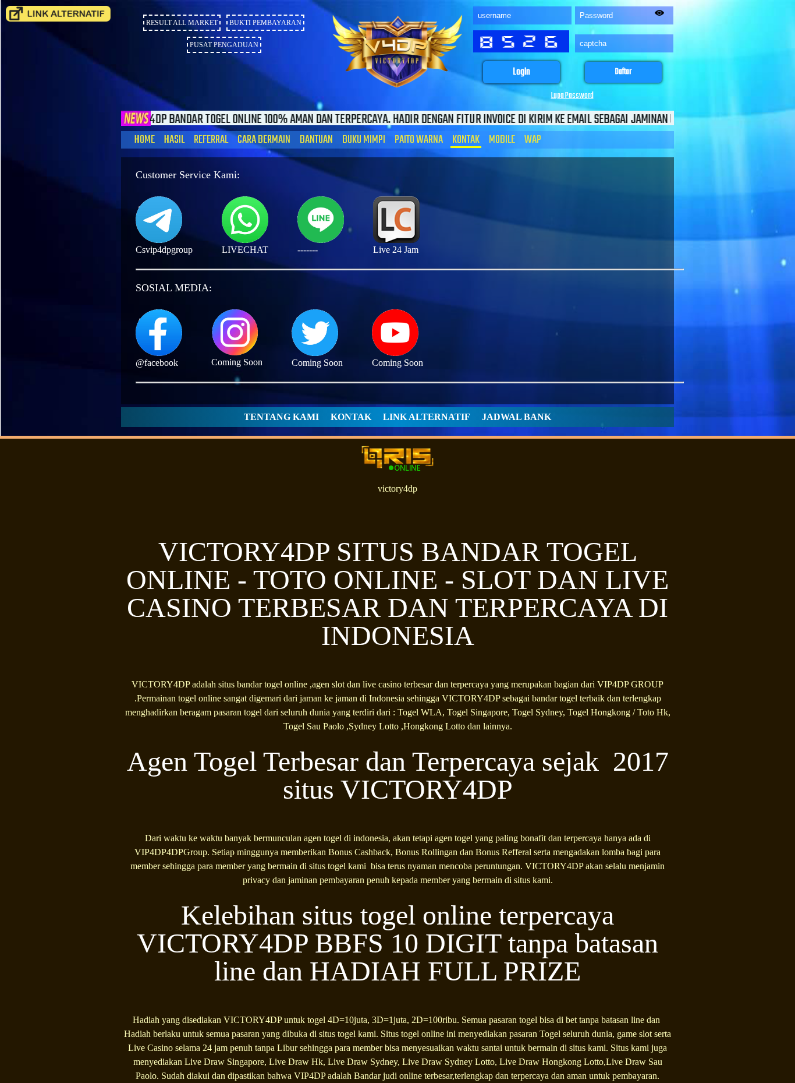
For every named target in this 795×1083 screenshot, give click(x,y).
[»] (58, 14)
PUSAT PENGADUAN (224, 45)
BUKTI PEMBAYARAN (265, 23)
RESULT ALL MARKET (182, 23)
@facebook (157, 363)
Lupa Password (572, 96)
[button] (521, 72)
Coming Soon (236, 362)
